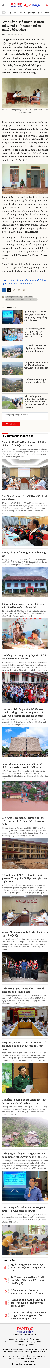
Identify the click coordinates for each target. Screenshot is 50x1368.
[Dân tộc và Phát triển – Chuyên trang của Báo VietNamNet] (15, 5)
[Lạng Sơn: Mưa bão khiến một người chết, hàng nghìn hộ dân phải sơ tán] (25, 796)
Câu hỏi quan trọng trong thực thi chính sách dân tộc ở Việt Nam (24, 657)
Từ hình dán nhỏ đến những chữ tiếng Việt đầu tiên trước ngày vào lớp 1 (23, 606)
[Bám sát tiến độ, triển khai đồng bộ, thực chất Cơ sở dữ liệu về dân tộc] (25, 474)
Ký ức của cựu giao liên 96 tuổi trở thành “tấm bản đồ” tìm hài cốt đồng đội (27, 1280)
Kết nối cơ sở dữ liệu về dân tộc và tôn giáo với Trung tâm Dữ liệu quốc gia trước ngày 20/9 (25, 878)
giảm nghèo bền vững (14, 297)
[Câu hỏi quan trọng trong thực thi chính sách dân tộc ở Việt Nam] (25, 687)
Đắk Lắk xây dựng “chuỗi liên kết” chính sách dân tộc (25, 498)
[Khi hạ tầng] (25, 582)
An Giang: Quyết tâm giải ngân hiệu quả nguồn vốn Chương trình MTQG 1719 (34, 333)
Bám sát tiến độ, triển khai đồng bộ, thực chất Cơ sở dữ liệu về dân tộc (24, 444)
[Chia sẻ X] (9, 290)
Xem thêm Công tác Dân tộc (17, 436)
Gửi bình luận (11, 424)
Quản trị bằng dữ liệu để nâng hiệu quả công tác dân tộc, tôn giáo (23, 990)
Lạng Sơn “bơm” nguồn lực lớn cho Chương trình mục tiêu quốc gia (36, 365)
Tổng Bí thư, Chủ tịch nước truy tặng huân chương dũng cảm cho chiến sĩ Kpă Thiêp (28, 1315)
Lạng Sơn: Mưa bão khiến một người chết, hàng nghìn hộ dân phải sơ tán (22, 766)
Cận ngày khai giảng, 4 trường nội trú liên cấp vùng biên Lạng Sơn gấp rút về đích (23, 821)
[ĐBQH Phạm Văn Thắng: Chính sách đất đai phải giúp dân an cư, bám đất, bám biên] (25, 1078)
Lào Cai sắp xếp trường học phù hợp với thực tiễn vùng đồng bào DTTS (24, 1209)
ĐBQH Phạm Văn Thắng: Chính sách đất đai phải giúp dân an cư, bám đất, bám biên (24, 1045)
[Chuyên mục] (3, 4)
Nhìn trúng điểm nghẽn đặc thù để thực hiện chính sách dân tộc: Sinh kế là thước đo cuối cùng (36, 401)
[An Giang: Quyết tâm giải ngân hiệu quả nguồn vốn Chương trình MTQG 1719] (12, 334)
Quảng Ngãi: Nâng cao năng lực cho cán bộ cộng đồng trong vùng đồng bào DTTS (35, 315)
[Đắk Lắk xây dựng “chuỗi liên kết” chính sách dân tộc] (25, 531)
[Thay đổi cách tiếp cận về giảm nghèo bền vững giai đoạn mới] (12, 351)
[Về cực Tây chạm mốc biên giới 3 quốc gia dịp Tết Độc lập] (25, 967)
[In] (19, 290)
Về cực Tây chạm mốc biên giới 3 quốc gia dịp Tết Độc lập (25, 934)
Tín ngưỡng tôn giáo (33, 12)
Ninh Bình (28, 297)
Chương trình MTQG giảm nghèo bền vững (21, 299)
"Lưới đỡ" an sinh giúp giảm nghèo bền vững (35, 380)
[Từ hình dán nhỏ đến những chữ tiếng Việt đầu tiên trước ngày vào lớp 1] (25, 633)
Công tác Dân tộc (14, 12)
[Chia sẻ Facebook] (4, 290)
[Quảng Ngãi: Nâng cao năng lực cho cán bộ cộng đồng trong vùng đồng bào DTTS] (12, 317)
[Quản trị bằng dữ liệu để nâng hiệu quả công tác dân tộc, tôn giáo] (25, 1021)
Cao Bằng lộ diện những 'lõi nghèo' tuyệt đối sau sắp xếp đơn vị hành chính (24, 1101)
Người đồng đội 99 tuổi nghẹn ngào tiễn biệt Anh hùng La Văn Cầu (28, 1267)
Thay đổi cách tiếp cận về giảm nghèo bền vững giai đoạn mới (35, 348)
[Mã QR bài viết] (24, 290)
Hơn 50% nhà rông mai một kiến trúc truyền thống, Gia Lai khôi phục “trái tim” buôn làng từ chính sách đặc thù (23, 712)
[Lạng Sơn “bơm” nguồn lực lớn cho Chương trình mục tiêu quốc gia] (12, 368)
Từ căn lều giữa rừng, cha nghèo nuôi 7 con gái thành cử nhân (28, 1291)
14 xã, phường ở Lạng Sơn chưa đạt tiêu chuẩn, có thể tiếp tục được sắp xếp (27, 1302)
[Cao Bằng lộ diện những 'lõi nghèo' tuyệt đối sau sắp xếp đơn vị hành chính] (25, 1132)
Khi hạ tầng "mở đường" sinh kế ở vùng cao (24, 554)
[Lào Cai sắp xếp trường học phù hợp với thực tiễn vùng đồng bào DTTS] (25, 1240)
